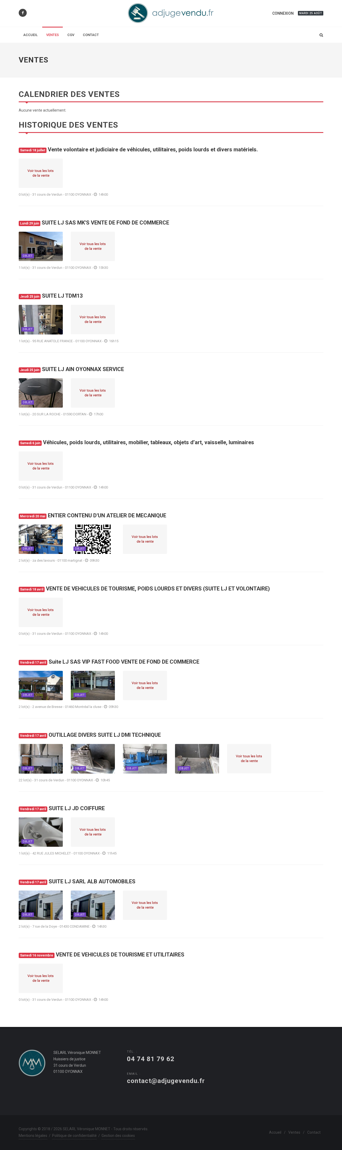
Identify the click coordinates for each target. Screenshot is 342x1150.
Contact (314, 1132)
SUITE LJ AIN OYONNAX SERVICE (72, 369)
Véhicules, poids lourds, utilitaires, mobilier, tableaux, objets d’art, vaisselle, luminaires (137, 442)
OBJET (28, 255)
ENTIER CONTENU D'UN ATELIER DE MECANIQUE (93, 515)
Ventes (294, 1132)
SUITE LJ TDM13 (51, 296)
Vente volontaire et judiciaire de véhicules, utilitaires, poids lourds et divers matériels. (139, 149)
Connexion (283, 13)
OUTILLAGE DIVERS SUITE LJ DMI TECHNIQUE (90, 735)
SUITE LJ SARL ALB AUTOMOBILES (77, 881)
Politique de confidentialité (74, 1135)
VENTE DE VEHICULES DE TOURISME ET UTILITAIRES (102, 954)
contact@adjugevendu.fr (166, 1081)
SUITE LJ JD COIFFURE (62, 808)
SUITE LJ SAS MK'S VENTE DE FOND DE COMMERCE (94, 222)
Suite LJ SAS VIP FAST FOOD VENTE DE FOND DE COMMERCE (109, 662)
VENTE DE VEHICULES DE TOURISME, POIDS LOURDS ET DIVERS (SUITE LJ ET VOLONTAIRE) (145, 588)
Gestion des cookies (118, 1135)
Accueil (275, 1132)
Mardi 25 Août (310, 13)
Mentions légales (33, 1135)
